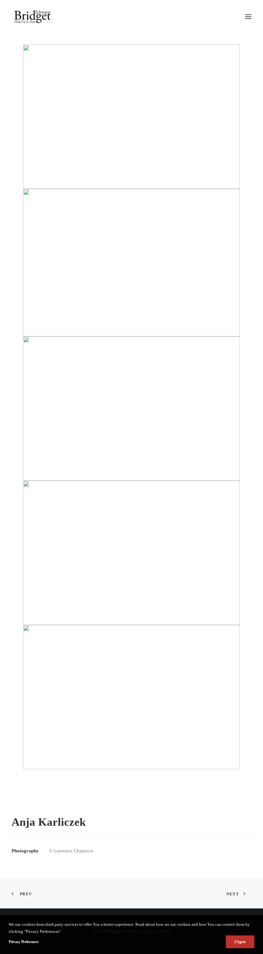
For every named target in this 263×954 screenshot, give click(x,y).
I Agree (240, 942)
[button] (248, 16)
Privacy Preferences (23, 942)
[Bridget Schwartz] (33, 17)
